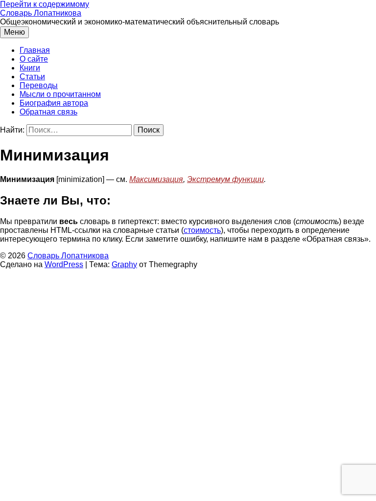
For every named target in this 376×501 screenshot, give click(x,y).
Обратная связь (48, 112)
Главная (35, 50)
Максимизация (156, 179)
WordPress (64, 264)
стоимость (202, 230)
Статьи (32, 76)
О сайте (34, 59)
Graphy (124, 264)
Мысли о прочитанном (60, 94)
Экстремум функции (225, 179)
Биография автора (54, 103)
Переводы (39, 85)
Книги (30, 68)
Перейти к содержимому (44, 4)
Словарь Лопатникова (40, 13)
